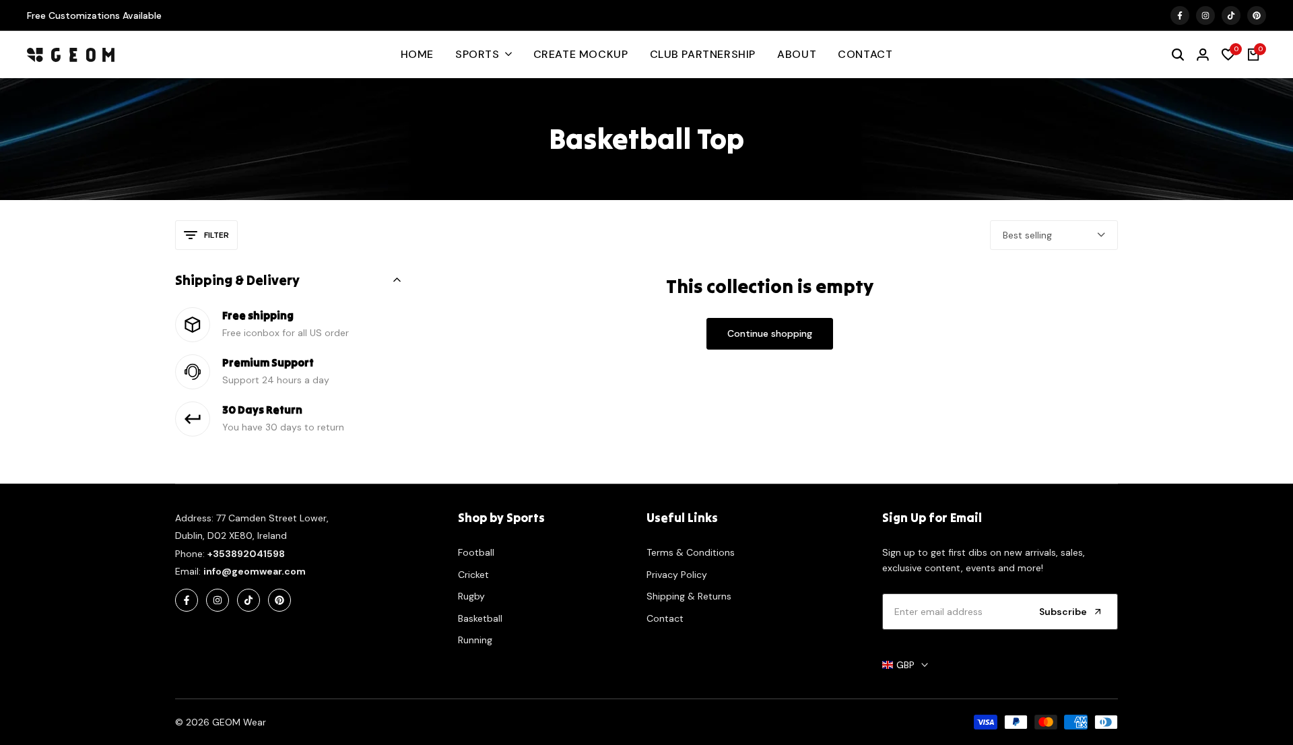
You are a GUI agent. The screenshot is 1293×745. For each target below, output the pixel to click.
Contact (665, 618)
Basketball (480, 618)
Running (475, 640)
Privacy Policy (676, 575)
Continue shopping (769, 333)
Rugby (471, 596)
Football (476, 552)
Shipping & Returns (688, 596)
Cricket (473, 575)
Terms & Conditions (690, 552)
